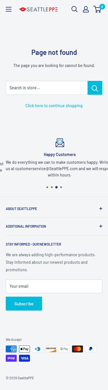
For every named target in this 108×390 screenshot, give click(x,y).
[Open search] (74, 9)
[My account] (86, 9)
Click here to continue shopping (54, 105)
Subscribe (23, 303)
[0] (97, 9)
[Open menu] (9, 9)
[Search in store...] (95, 88)
